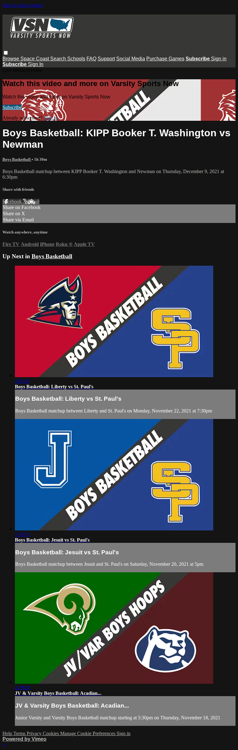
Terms (20, 733)
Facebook (12, 201)
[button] (6, 53)
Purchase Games (165, 58)
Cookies (51, 733)
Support (106, 58)
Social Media (130, 58)
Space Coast (35, 58)
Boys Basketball (17, 159)
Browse (11, 58)
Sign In (35, 64)
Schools (76, 58)
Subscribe (12, 107)
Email (33, 201)
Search (58, 58)
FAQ (91, 58)
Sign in (219, 58)
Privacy (35, 733)
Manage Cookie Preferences (88, 733)
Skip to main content (22, 5)
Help (7, 733)
